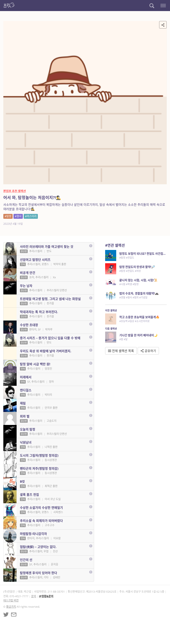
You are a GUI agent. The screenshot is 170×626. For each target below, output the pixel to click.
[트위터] (6, 614)
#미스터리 (31, 216)
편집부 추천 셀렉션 (14, 191)
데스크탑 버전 (11, 600)
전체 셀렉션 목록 (122, 351)
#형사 (18, 216)
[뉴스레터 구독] (13, 614)
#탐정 (8, 216)
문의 (33, 596)
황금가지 (11, 607)
